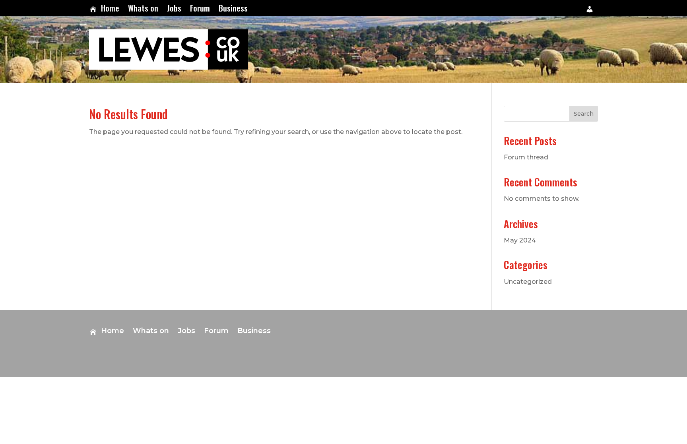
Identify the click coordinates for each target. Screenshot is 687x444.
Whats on (143, 9)
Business (233, 9)
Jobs (174, 9)
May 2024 (520, 240)
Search (584, 113)
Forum (200, 9)
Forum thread (526, 157)
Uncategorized (528, 281)
